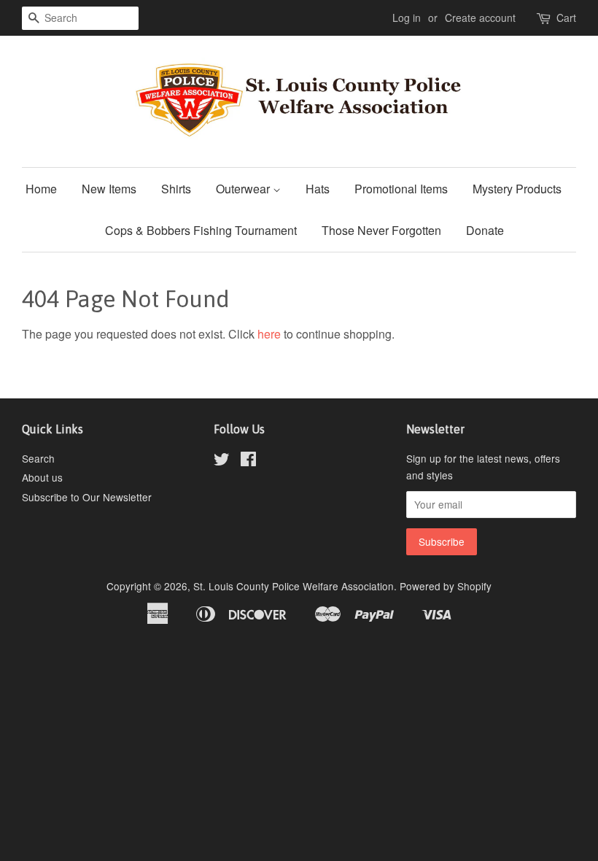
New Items (109, 188)
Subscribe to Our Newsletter (87, 497)
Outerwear (244, 188)
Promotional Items (401, 188)
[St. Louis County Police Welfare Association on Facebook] (248, 461)
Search (38, 458)
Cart (566, 17)
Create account (480, 17)
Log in (406, 17)
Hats (318, 188)
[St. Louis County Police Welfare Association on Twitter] (222, 461)
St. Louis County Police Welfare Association (293, 586)
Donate (485, 230)
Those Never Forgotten (381, 230)
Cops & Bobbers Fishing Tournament (201, 230)
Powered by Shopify (446, 586)
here (269, 333)
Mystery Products (517, 188)
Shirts (176, 188)
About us (42, 477)
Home (41, 188)
